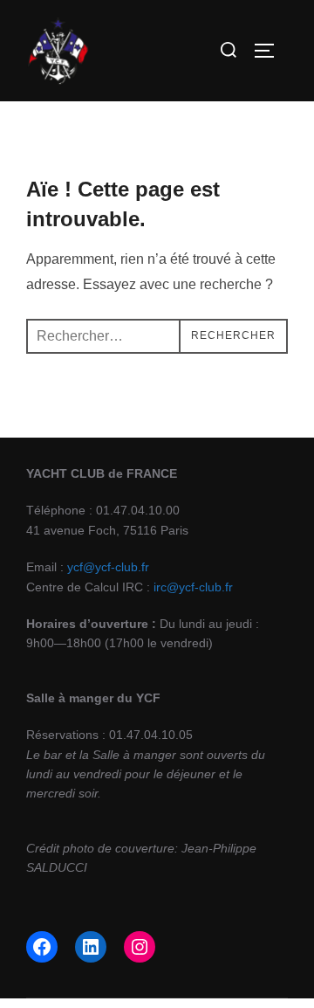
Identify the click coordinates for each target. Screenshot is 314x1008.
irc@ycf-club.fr (193, 587)
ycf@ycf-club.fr (108, 567)
